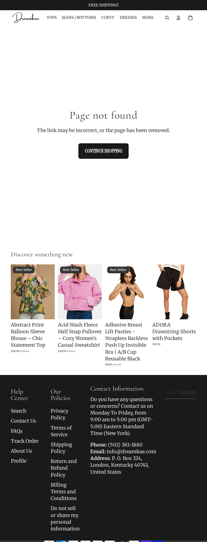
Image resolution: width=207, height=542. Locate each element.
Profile (18, 461)
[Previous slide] (15, 292)
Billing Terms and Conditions (64, 491)
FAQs (17, 431)
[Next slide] (50, 292)
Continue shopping (103, 151)
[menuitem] (148, 18)
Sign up (187, 392)
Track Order (25, 441)
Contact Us (23, 421)
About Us (21, 451)
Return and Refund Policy (64, 468)
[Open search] (167, 18)
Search (18, 411)
